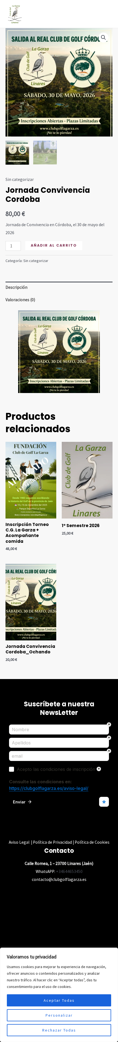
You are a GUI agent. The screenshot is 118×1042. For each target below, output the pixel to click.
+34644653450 (69, 871)
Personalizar (59, 1015)
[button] (103, 37)
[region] (59, 995)
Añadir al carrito (54, 245)
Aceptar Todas (59, 1000)
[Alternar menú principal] (107, 14)
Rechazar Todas (59, 1030)
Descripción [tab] (16, 287)
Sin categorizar (19, 179)
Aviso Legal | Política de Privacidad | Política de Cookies (59, 842)
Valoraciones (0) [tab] (20, 299)
